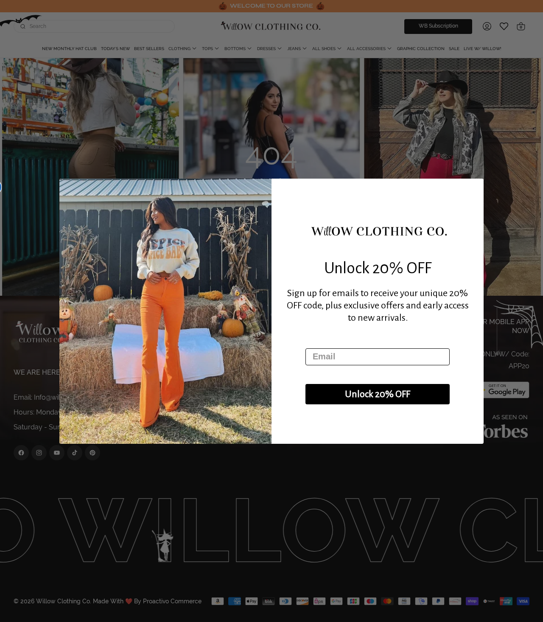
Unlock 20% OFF (377, 394)
